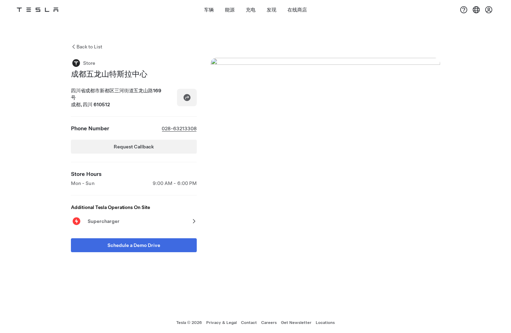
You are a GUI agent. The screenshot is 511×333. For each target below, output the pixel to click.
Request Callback (134, 146)
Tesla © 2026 (189, 322)
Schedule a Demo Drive (133, 245)
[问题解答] (463, 9)
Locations (325, 322)
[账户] (488, 9)
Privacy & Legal (221, 322)
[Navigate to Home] (37, 10)
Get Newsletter (296, 322)
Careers (269, 322)
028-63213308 (179, 128)
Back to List (89, 46)
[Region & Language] (476, 9)
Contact (249, 322)
